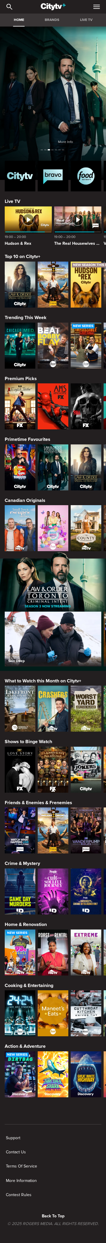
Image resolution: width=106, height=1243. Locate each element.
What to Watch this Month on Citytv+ (43, 681)
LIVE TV (86, 20)
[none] (13, 1138)
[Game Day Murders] (20, 891)
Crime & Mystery (22, 863)
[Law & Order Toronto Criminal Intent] (53, 467)
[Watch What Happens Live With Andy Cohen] (20, 830)
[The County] (86, 528)
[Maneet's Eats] (53, 1013)
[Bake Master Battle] (53, 528)
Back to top (53, 1216)
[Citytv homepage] (20, 176)
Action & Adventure (25, 1046)
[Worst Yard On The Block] (86, 709)
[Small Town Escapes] (20, 528)
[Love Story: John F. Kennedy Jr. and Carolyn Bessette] (20, 770)
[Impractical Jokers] (86, 770)
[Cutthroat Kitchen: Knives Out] (86, 1013)
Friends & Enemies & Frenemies (38, 803)
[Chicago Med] (20, 346)
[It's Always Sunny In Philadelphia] (53, 770)
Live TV (12, 201)
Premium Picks (21, 379)
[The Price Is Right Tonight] (20, 467)
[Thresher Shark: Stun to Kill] (53, 1074)
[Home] (53, 6)
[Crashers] (53, 709)
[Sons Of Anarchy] (86, 406)
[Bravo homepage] (53, 176)
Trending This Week (26, 318)
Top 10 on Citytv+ (22, 257)
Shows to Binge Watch (28, 742)
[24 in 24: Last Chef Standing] (20, 1013)
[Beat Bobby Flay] (53, 346)
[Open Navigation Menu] (96, 7)
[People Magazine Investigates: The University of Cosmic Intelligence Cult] (86, 891)
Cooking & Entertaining (29, 986)
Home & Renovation (26, 924)
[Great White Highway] (86, 1074)
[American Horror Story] (53, 406)
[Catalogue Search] (9, 7)
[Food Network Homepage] (86, 176)
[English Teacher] (20, 406)
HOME (19, 20)
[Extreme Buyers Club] (86, 953)
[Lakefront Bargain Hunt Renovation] (20, 709)
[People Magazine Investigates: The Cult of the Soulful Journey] (53, 891)
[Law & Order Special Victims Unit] (20, 285)
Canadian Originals (25, 500)
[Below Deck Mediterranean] (53, 285)
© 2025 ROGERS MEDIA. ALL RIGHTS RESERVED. (53, 1223)
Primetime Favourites (27, 439)
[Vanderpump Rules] (86, 830)
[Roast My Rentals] (53, 953)
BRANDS (52, 20)
